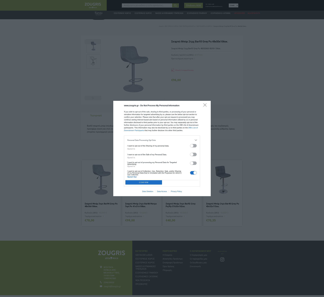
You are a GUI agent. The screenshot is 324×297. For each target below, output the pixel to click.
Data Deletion (147, 191)
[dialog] (162, 148)
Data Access (162, 191)
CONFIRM (143, 182)
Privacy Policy (176, 191)
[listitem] (162, 140)
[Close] (205, 105)
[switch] (193, 145)
